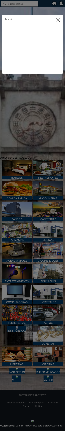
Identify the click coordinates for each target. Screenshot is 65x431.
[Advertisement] (32, 46)
